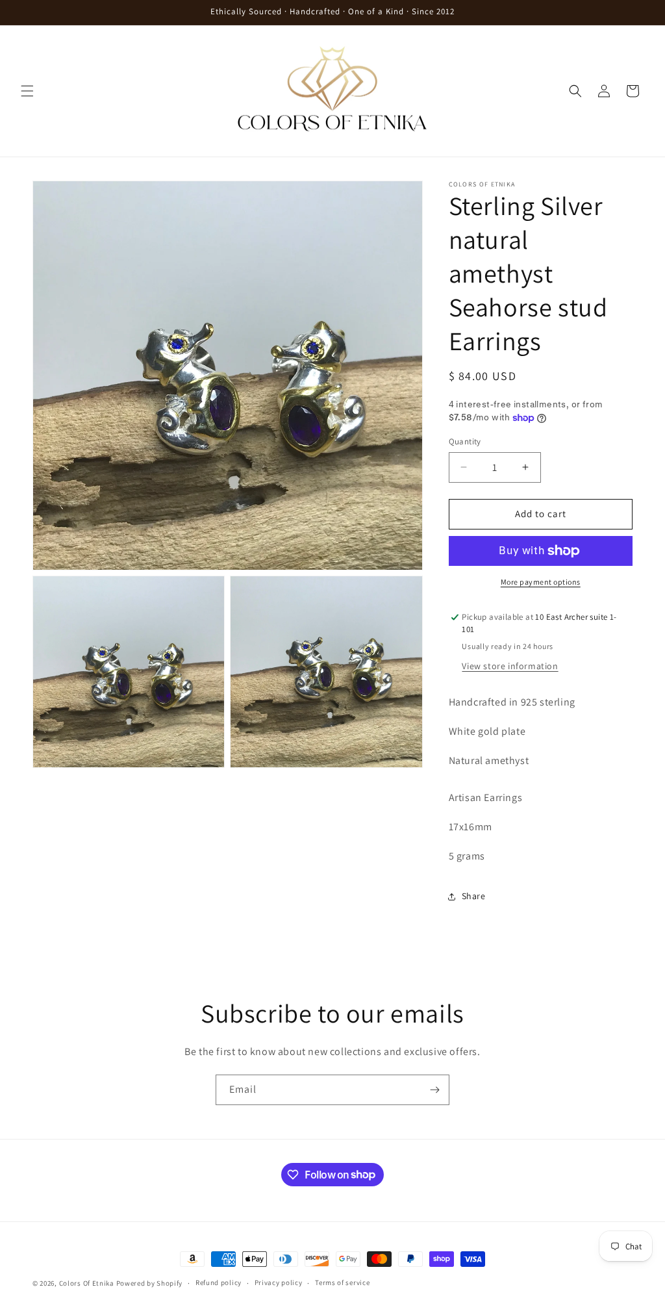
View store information (510, 666)
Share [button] (474, 896)
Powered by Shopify (149, 1283)
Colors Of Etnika (86, 1283)
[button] (27, 91)
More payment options (541, 582)
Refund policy (218, 1282)
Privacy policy (279, 1282)
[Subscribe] (434, 1090)
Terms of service (342, 1282)
